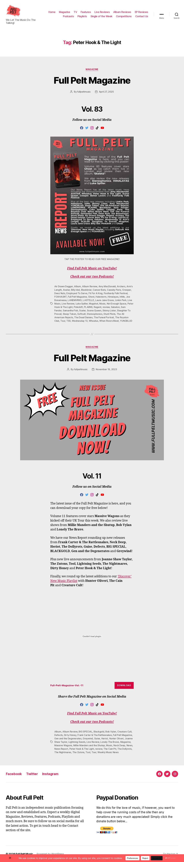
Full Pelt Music (24, 853)
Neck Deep (119, 745)
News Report (61, 748)
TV (75, 11)
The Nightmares (62, 752)
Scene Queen (94, 310)
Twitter (32, 774)
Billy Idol (75, 289)
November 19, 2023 (106, 369)
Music (102, 303)
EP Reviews (141, 11)
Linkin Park (120, 300)
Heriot (104, 738)
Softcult (81, 313)
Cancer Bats (99, 289)
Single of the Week (101, 16)
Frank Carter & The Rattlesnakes (94, 735)
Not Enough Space (116, 303)
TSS (68, 320)
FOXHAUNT (60, 296)
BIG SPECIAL (85, 731)
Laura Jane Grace (104, 300)
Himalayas (113, 296)
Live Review (68, 303)
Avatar (66, 289)
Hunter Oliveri (116, 738)
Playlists (82, 16)
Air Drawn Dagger (63, 286)
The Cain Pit (109, 748)
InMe (122, 296)
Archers (121, 286)
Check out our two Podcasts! (92, 276)
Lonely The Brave (109, 741)
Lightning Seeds (76, 741)
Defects (58, 735)
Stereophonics (94, 313)
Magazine (64, 11)
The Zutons (78, 752)
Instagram (50, 774)
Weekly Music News (107, 752)
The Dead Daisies (83, 317)
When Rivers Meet (109, 320)
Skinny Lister (109, 310)
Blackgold (99, 731)
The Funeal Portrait (104, 317)
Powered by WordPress (50, 853)
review (106, 307)
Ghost (91, 296)
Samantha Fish (70, 310)
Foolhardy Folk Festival (116, 293)
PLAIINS (88, 307)
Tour (62, 320)
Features (86, 11)
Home (51, 11)
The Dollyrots (124, 748)
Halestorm (101, 296)
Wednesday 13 (80, 320)
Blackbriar (86, 289)
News (129, 745)
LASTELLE (88, 300)
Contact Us (141, 16)
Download (124, 685)
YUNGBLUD (126, 320)
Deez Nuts (59, 293)
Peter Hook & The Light (81, 748)
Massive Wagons (63, 745)
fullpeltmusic (84, 91)
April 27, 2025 (106, 91)
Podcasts (68, 16)
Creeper (126, 289)
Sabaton (115, 307)
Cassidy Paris (114, 289)
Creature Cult (124, 731)
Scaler (82, 310)
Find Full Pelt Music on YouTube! (92, 268)
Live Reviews (102, 11)
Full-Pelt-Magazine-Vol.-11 (66, 685)
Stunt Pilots (109, 313)
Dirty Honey (70, 735)
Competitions (124, 16)
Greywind (88, 738)
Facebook (14, 774)
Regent (97, 307)
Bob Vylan (110, 731)
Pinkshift (78, 307)
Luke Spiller (82, 303)
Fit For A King (95, 293)
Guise (97, 738)
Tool (88, 752)
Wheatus (93, 320)
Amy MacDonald (107, 286)
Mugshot (93, 303)
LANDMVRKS (75, 300)
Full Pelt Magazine (92, 80)
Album (77, 286)
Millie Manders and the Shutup (89, 745)
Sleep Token (69, 313)
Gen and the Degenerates (68, 738)
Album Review (89, 286)
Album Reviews (122, 11)
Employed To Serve (76, 293)
